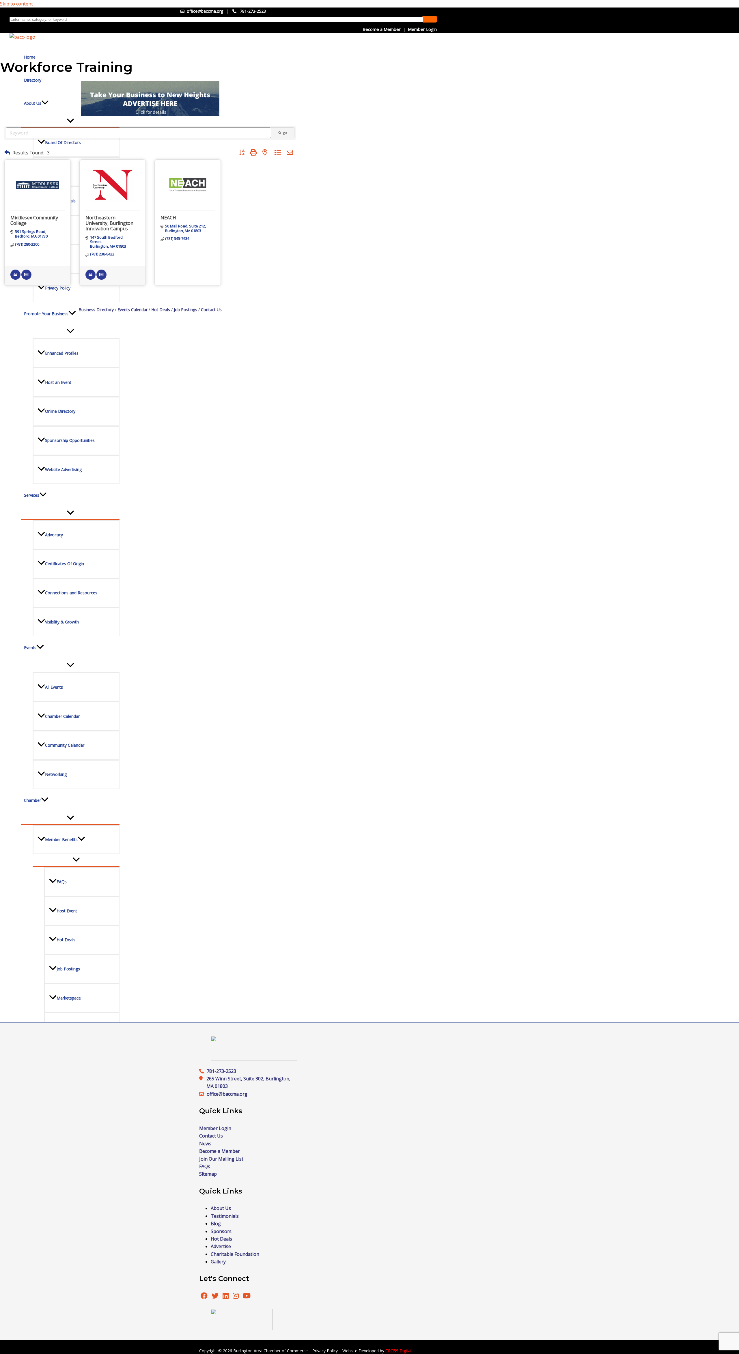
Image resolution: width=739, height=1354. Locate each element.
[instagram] (236, 1296)
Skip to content (16, 4)
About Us (221, 1208)
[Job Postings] (15, 278)
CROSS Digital (398, 1350)
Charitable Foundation (235, 1254)
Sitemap (208, 1174)
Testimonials (225, 1216)
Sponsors (221, 1231)
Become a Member (382, 29)
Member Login (422, 29)
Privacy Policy (325, 1350)
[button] (7, 152)
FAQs (204, 1166)
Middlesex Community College (34, 220)
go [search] (285, 132)
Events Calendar (132, 309)
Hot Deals (160, 309)
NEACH (168, 217)
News (205, 1143)
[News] (26, 278)
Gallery (218, 1261)
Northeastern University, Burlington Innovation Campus (109, 223)
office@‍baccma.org (227, 1094)
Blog (216, 1223)
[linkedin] (226, 1296)
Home (30, 57)
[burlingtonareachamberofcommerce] (254, 1059)
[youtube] (246, 1296)
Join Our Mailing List (221, 1159)
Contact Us (211, 309)
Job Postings (185, 309)
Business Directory (96, 309)
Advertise (221, 1246)
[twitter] (215, 1296)
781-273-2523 (253, 11)
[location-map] (203, 1094)
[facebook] (204, 1296)
